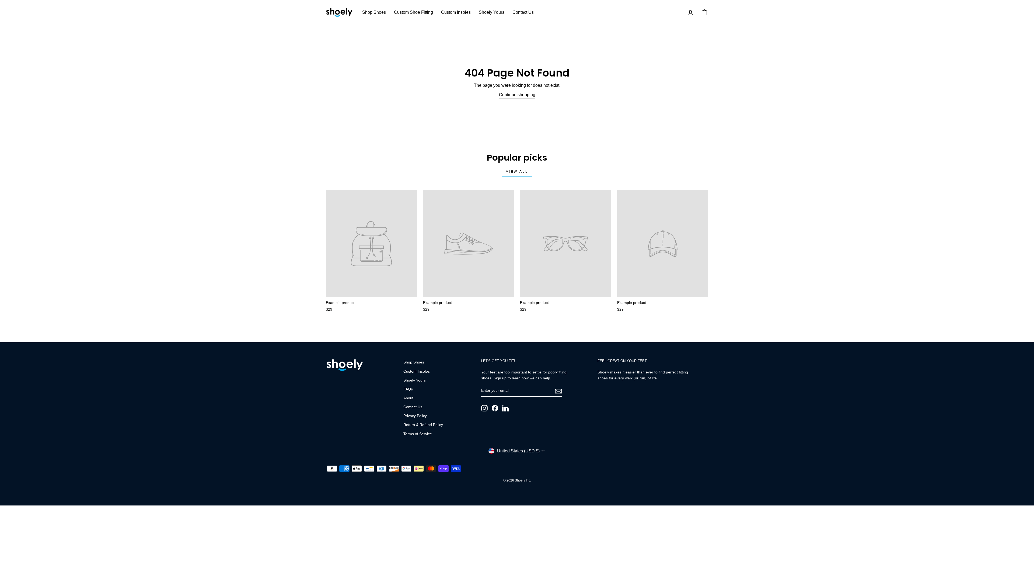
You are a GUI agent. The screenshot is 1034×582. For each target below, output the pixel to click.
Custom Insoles (456, 12)
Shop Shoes (374, 12)
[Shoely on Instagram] (484, 408)
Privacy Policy (415, 416)
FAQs (408, 389)
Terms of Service (417, 434)
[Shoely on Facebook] (495, 408)
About (408, 398)
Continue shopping (517, 94)
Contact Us (523, 12)
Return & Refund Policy (423, 425)
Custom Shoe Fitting (413, 12)
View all (517, 172)
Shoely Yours (491, 12)
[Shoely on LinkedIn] (505, 408)
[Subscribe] (558, 390)
